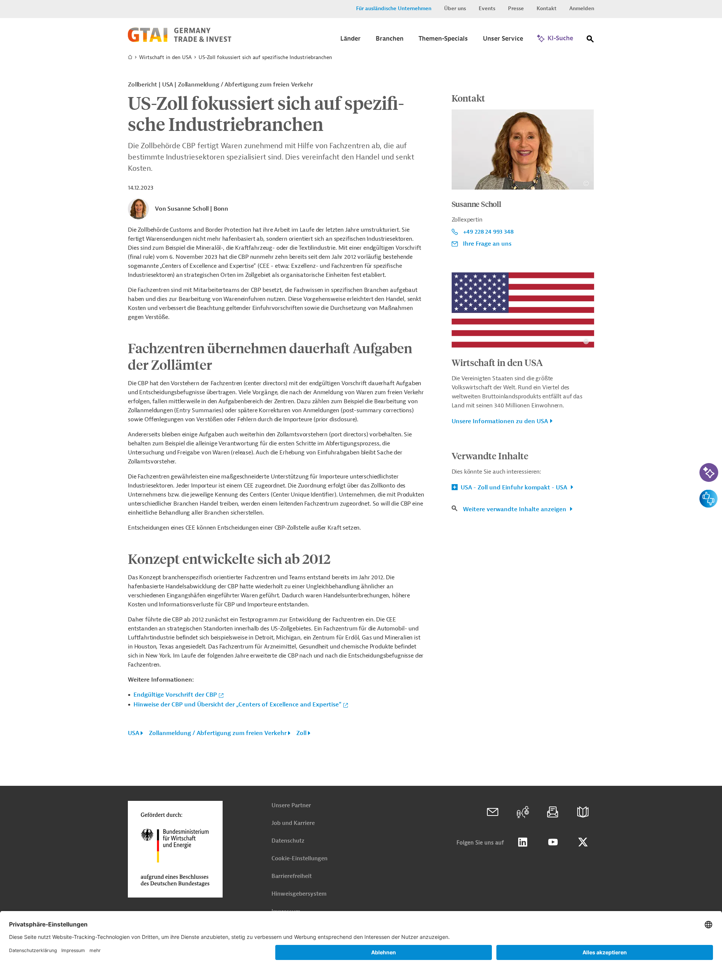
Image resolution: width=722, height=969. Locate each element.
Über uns (455, 8)
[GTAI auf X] (583, 842)
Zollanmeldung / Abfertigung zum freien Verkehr (218, 733)
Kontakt (547, 8)
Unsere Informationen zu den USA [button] (500, 421)
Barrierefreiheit (292, 876)
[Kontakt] (492, 812)
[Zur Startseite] (179, 40)
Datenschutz (288, 840)
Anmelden (581, 8)
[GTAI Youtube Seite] (553, 842)
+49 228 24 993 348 (488, 231)
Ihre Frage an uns (487, 244)
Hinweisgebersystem (299, 894)
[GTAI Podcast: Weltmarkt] (522, 812)
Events (487, 8)
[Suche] (590, 40)
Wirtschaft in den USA (165, 57)
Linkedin (522, 842)
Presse (516, 8)
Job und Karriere (293, 823)
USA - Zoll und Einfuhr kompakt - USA (514, 487)
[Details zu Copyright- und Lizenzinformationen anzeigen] (586, 183)
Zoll (301, 733)
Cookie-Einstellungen (300, 858)
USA (133, 733)
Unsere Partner (291, 805)
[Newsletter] (553, 812)
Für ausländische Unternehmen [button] (393, 8)
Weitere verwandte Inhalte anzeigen (515, 509)
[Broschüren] (583, 812)
